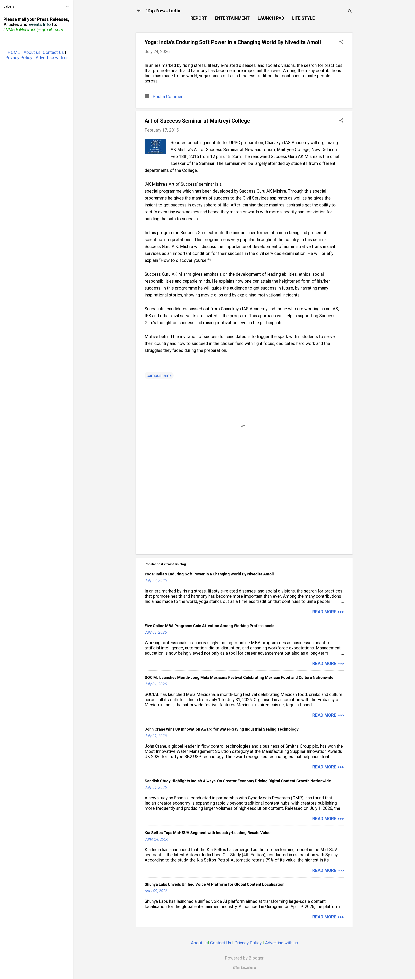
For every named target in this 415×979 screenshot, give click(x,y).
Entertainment (232, 18)
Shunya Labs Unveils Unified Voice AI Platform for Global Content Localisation (214, 884)
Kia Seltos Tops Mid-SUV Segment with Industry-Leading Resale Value (207, 832)
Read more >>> (328, 611)
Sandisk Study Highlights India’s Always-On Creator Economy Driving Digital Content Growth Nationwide (238, 781)
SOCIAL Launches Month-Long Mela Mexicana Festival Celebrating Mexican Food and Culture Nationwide (239, 677)
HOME (14, 52)
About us (199, 942)
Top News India (163, 10)
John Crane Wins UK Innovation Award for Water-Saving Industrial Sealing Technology (221, 729)
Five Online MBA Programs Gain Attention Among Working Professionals (209, 625)
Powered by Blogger (244, 958)
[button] (341, 42)
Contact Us (220, 942)
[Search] (350, 11)
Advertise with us (281, 942)
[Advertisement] (244, 514)
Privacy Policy (248, 942)
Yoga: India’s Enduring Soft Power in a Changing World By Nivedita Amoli (233, 42)
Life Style (303, 18)
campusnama (159, 375)
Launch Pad (271, 18)
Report (198, 18)
